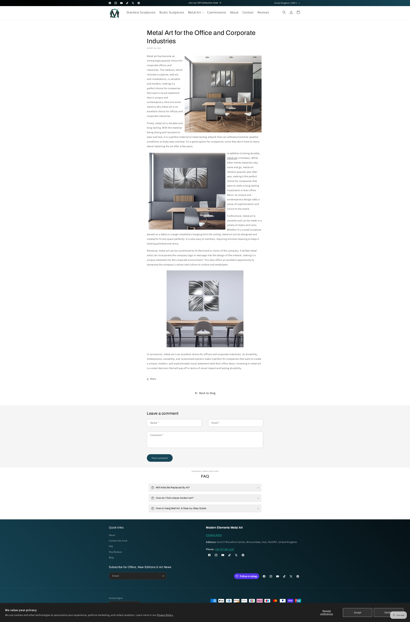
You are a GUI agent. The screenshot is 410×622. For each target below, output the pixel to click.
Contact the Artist (118, 540)
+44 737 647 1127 (224, 549)
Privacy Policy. (165, 615)
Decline (389, 612)
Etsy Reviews (115, 551)
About (112, 535)
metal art (232, 158)
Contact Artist (214, 535)
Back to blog (207, 393)
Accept (357, 612)
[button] (195, 12)
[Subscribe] (162, 576)
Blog (111, 557)
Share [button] (153, 378)
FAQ (111, 546)
